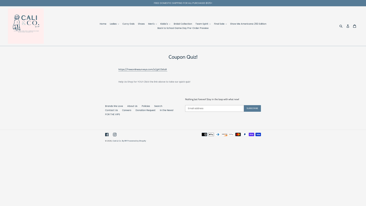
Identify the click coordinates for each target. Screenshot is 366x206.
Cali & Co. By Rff (120, 140)
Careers (126, 110)
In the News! (167, 110)
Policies (146, 106)
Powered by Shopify (136, 140)
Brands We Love (114, 106)
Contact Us (111, 110)
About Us (132, 106)
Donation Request (146, 110)
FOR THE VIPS (112, 114)
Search (158, 106)
